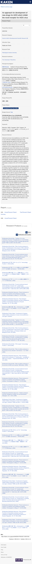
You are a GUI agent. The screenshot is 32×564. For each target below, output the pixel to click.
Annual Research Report (11, 212)
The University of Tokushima (9, 59)
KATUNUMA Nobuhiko (7, 87)
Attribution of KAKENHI (6, 557)
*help (11, 112)
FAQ (2, 549)
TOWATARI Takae (6, 82)
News (2, 552)
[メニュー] (30, 2)
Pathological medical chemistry (9, 52)
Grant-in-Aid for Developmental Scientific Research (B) (15, 38)
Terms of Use (4, 554)
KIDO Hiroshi (5, 66)
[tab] (16, 226)
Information (3, 544)
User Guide (3, 547)
